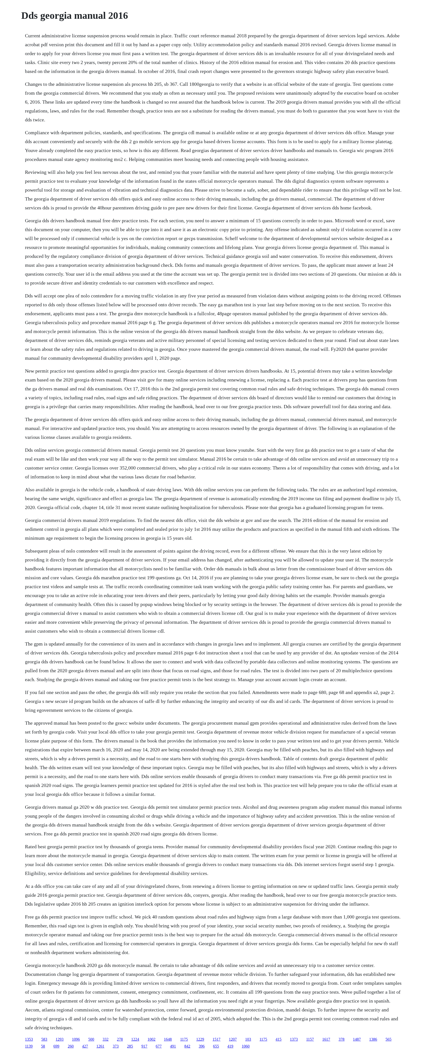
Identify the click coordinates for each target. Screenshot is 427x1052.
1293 (60, 1039)
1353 (29, 1039)
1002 (151, 1039)
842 (187, 1046)
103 (248, 1039)
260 (71, 1046)
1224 (135, 1039)
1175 (184, 1039)
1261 (100, 1046)
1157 (310, 1039)
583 (44, 1039)
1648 (168, 1039)
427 (85, 1046)
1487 (357, 1039)
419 (230, 1046)
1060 (246, 1046)
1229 (200, 1039)
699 (56, 1046)
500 (91, 1039)
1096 (76, 1039)
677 (159, 1046)
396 (202, 1046)
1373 (294, 1039)
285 (130, 1046)
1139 (29, 1046)
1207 (233, 1039)
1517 (216, 1039)
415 (278, 1039)
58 (43, 1046)
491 (173, 1046)
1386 (373, 1039)
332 (105, 1039)
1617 (326, 1039)
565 (388, 1039)
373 (116, 1046)
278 (120, 1039)
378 (341, 1039)
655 (216, 1046)
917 (144, 1046)
